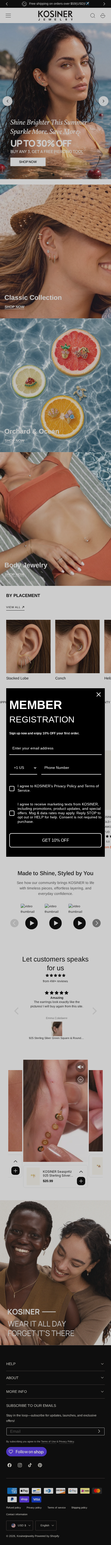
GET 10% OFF (55, 840)
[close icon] (98, 694)
